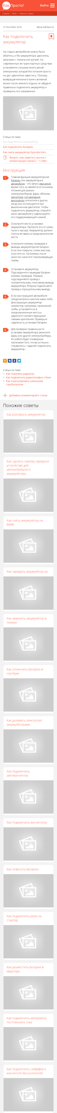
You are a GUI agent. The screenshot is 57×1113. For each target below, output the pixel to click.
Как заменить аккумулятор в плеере (27, 620)
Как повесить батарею (23, 869)
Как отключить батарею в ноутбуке (25, 671)
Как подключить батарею (18, 147)
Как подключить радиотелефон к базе (28, 377)
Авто (14, 13)
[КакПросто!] (13, 6)
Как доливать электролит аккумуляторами (24, 722)
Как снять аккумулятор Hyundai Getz (24, 152)
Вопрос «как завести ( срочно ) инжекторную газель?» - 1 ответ (28, 159)
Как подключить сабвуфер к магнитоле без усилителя (26, 1071)
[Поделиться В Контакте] (10, 361)
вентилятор (17, 200)
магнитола (17, 197)
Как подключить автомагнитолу (18, 773)
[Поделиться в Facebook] (14, 361)
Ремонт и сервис (27, 13)
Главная (5, 13)
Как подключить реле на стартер (24, 918)
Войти (44, 5)
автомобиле (18, 183)
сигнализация (32, 197)
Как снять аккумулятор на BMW (25, 522)
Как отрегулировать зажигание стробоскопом (24, 382)
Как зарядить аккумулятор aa (27, 571)
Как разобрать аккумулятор (26, 414)
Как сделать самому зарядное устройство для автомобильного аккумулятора (28, 467)
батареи (15, 180)
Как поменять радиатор (20, 373)
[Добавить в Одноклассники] (5, 361)
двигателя (45, 183)
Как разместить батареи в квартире (25, 969)
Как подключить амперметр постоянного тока (27, 1020)
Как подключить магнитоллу (27, 822)
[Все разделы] (52, 5)
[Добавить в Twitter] (19, 361)
